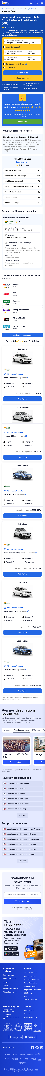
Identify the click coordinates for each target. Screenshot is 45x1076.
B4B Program (28, 993)
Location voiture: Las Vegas (17, 799)
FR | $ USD (9, 1047)
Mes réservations (30, 1017)
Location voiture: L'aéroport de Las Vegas (23, 839)
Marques (6, 982)
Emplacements (8, 975)
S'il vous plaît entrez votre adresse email (21, 894)
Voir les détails (16, 762)
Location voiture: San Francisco (19, 804)
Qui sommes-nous (30, 973)
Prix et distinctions (31, 983)
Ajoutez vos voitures (10, 988)
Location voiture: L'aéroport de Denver (21, 849)
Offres (5, 985)
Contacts (27, 1014)
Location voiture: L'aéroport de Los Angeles (23, 829)
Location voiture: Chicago (17, 809)
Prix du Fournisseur (10, 992)
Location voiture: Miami (16, 793)
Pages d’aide (28, 1010)
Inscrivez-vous (24, 901)
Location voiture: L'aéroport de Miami (21, 854)
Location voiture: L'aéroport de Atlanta (21, 844)
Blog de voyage (29, 976)
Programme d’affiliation (32, 990)
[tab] (7, 730)
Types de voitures (9, 978)
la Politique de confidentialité (22, 909)
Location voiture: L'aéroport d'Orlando (21, 834)
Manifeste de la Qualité (32, 979)
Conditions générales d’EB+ (11, 1018)
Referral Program (30, 986)
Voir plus (22, 815)
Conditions (7, 1014)
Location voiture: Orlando (16, 788)
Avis (25, 996)
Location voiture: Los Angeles (18, 783)
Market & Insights (30, 1000)
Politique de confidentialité (8, 1011)
